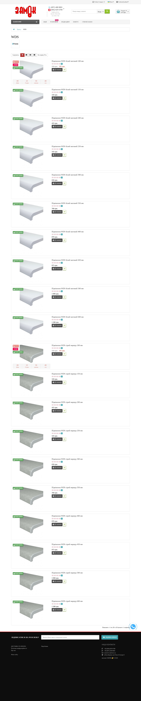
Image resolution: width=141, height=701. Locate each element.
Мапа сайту (14, 654)
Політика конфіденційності (19, 648)
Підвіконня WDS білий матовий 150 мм (68, 89)
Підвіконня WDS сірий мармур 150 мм (67, 374)
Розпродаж (54, 22)
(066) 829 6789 (56, 10)
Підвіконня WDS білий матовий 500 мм (68, 288)
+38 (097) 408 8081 (109, 650)
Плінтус (76, 22)
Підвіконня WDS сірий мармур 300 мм (67, 459)
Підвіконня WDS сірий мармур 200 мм (67, 402)
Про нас (13, 650)
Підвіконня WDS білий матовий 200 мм (68, 118)
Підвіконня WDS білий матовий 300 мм (68, 175)
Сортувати (15, 55)
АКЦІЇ (45, 22)
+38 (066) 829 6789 (109, 648)
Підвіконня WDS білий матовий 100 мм (68, 61)
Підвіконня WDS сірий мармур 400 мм (67, 516)
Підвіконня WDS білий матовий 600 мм (68, 317)
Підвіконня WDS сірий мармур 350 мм (67, 487)
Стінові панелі (87, 22)
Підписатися (110, 637)
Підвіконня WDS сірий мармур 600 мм (67, 601)
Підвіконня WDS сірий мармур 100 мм (67, 345)
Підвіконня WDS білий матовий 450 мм (68, 260)
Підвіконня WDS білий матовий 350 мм (68, 203)
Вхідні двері (65, 22)
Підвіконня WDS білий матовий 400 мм (68, 232)
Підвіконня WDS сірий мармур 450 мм (67, 544)
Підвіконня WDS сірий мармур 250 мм (67, 431)
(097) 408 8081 (56, 7)
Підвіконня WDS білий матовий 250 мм (68, 146)
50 (42, 55)
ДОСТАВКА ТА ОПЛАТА (18, 646)
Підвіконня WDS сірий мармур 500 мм (67, 573)
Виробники (44, 646)
